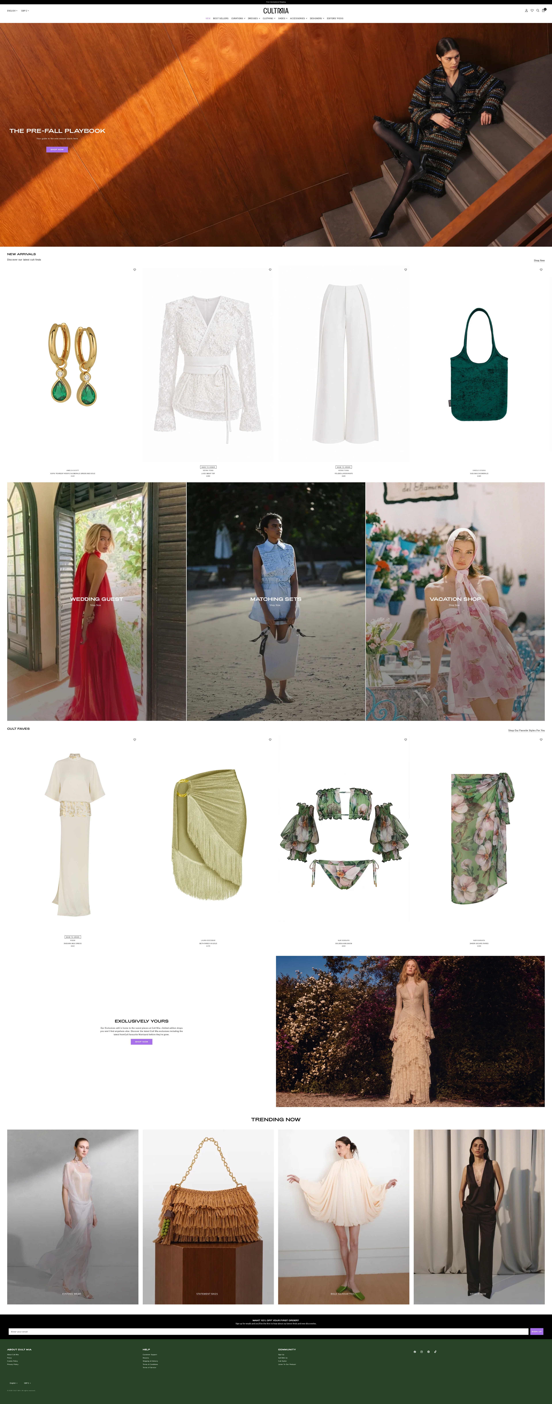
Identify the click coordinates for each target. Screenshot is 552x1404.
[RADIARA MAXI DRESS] (72, 834)
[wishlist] (532, 10)
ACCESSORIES (297, 18)
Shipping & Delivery (150, 1361)
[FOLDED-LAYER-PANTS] (343, 364)
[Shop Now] (96, 601)
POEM (72, 940)
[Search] (538, 10)
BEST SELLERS (220, 18)
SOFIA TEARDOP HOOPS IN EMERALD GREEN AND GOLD (72, 473)
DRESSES (253, 18)
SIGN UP (537, 1331)
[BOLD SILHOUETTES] (343, 1217)
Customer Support (150, 1354)
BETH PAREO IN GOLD (208, 943)
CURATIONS (237, 18)
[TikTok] (437, 1352)
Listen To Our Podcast (287, 1364)
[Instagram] (423, 1352)
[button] (57, 149)
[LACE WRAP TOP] (208, 364)
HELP (146, 1350)
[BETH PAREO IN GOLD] (208, 834)
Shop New (539, 260)
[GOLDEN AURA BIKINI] (343, 834)
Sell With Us (283, 1358)
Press (9, 1358)
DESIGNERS (316, 18)
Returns (146, 1358)
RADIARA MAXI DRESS (73, 943)
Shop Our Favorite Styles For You (526, 730)
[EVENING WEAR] (72, 1217)
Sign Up (281, 1354)
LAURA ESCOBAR (208, 940)
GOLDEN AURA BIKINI (343, 943)
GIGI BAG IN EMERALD (479, 473)
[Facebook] (417, 1352)
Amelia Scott (73, 470)
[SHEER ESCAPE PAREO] (479, 834)
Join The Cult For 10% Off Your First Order (276, 2)
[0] (543, 10)
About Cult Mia (13, 1354)
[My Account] (526, 10)
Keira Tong (208, 470)
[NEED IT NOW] (479, 1217)
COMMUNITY (287, 1350)
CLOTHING (268, 18)
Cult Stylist (282, 1361)
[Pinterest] (430, 1352)
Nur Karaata (344, 940)
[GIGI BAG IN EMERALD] (479, 364)
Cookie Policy (12, 1361)
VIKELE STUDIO (479, 470)
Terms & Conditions (150, 1364)
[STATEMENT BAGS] (208, 1217)
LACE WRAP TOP (208, 473)
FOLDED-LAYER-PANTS (344, 473)
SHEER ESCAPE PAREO (479, 943)
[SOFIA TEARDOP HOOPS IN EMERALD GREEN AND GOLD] (72, 364)
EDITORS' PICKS (335, 18)
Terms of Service (149, 1367)
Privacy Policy (13, 1364)
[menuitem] (208, 19)
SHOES (281, 18)
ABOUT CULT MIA (19, 1350)
